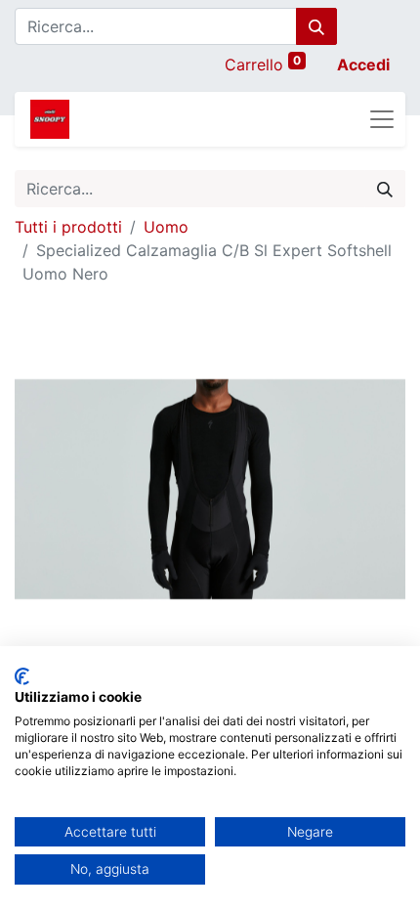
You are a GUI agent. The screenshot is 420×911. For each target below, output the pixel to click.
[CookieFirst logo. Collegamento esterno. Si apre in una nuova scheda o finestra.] (22, 676)
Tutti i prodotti (68, 227)
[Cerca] (316, 26)
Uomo (166, 227)
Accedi (363, 64)
